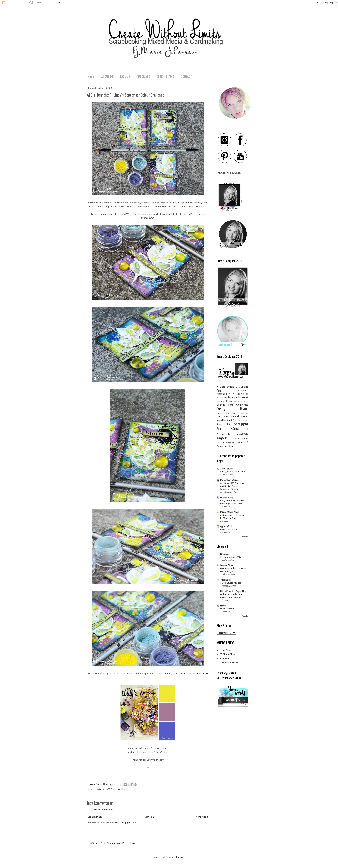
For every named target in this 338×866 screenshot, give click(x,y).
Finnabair (224, 554)
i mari (223, 606)
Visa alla (245, 537)
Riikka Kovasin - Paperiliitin (233, 591)
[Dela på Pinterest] (135, 784)
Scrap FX (223, 424)
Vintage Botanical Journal (232, 472)
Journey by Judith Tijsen (231, 557)
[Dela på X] (128, 784)
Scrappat (241, 424)
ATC (108, 789)
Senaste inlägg (95, 817)
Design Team (232, 409)
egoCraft (229, 446)
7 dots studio (226, 468)
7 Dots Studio (225, 386)
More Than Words (229, 480)
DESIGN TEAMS (165, 76)
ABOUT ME (107, 76)
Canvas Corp (224, 401)
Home (91, 76)
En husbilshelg (227, 609)
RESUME (125, 76)
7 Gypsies (242, 386)
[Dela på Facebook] (132, 784)
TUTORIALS (143, 76)
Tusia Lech (225, 580)
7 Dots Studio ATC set (230, 583)
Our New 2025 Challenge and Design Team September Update (232, 486)
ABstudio (101, 789)
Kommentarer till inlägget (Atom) (120, 823)
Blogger (180, 857)
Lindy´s (124, 789)
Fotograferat (223, 413)
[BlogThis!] (125, 784)
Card (230, 404)
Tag (229, 434)
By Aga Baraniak (238, 397)
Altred (244, 393)
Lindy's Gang (226, 497)
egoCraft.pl (226, 526)
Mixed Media (239, 416)
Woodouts (231, 443)
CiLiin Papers (226, 650)
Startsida (149, 817)
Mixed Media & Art (226, 420)
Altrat (236, 393)
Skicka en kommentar (102, 809)
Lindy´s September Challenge (187, 202)
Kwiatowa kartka (228, 529)
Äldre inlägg (202, 817)
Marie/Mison (96, 784)
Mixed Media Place (229, 512)
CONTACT (186, 76)
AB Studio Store (228, 654)
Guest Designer (239, 413)
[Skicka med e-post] (122, 784)
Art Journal (222, 397)
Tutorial (235, 439)
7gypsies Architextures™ (232, 390)
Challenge (115, 789)
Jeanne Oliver (227, 565)
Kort (219, 417)
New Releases (242, 420)
